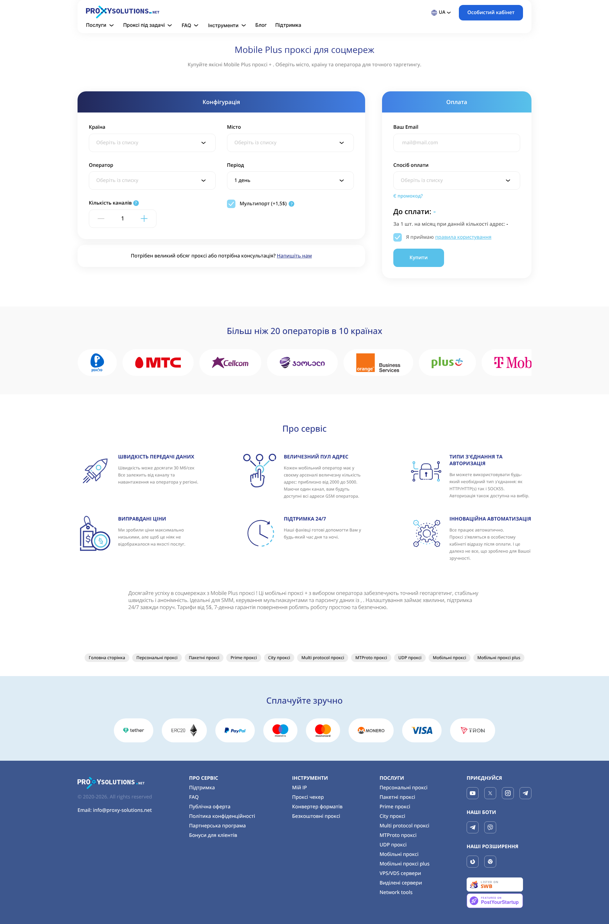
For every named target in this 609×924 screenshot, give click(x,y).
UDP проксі (410, 658)
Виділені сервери (401, 883)
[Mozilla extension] (473, 862)
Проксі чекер (308, 797)
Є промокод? (408, 196)
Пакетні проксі (204, 658)
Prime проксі (243, 658)
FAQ (193, 797)
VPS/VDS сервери (400, 873)
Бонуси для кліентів (213, 835)
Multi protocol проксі (322, 658)
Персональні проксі (157, 658)
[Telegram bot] (473, 827)
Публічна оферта (209, 806)
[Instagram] (508, 793)
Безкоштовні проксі (316, 816)
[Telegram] (525, 793)
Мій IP (299, 787)
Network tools (396, 892)
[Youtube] (473, 793)
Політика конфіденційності (222, 816)
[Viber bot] (490, 827)
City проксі (279, 658)
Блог (261, 25)
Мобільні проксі (449, 658)
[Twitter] (490, 793)
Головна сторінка (107, 658)
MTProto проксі (371, 658)
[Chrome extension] (490, 862)
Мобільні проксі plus (499, 658)
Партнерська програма (217, 825)
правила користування (463, 237)
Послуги (392, 778)
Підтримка (288, 25)
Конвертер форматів (317, 806)
